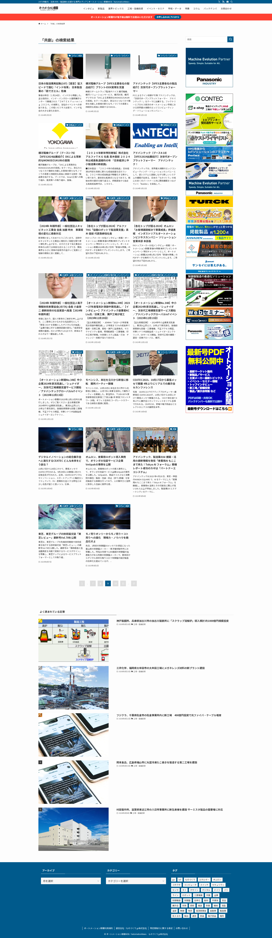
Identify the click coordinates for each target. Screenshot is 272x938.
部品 (202, 915)
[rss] (223, 1)
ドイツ (217, 889)
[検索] (232, 1)
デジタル (206, 889)
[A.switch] (209, 128)
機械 (216, 905)
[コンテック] (209, 111)
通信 (194, 915)
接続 (192, 905)
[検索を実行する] (230, 39)
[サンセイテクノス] (209, 272)
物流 (190, 910)
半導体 (215, 900)
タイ (184, 889)
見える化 (176, 915)
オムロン (217, 879)
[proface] (209, 161)
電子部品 (212, 915)
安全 (224, 900)
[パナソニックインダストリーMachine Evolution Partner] (209, 194)
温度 (174, 910)
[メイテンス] (209, 256)
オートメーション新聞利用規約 (98, 928)
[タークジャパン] (209, 206)
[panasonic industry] (209, 86)
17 (134, 583)
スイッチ (204, 884)
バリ (226, 889)
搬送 (200, 905)
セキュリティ (218, 884)
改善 (208, 905)
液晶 (224, 905)
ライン (175, 895)
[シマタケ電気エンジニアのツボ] (209, 222)
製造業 (223, 910)
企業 (216, 895)
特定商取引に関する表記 (161, 928)
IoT (180, 879)
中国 (208, 895)
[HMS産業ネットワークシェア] (209, 177)
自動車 (213, 910)
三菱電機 (198, 895)
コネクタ (176, 884)
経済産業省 (201, 910)
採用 (184, 905)
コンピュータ (190, 884)
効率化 (197, 900)
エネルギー (204, 879)
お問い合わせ (182, 928)
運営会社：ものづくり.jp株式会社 (131, 928)
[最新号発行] (209, 412)
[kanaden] (209, 239)
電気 (222, 915)
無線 (182, 910)
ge (173, 879)
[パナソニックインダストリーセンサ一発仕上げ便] (209, 338)
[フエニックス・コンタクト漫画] (209, 144)
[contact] (227, 1)
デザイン (194, 889)
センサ (175, 889)
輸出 (186, 915)
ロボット (186, 895)
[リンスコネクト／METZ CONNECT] (209, 305)
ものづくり (190, 879)
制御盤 (187, 900)
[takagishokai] (209, 322)
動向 (206, 900)
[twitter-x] (219, 1)
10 (115, 583)
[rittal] (209, 289)
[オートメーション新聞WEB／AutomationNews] (48, 8)
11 (123, 583)
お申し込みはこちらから (168, 16)
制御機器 (176, 900)
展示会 (175, 905)
